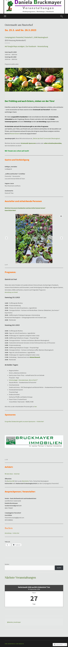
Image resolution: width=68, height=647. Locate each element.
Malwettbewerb (15, 133)
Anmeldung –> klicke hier (12, 533)
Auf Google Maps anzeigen (14, 46)
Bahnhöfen (25, 481)
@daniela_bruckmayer (14, 622)
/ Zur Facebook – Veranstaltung (36, 46)
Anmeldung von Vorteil (11, 292)
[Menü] (5, 16)
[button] (6, 238)
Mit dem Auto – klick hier (12, 474)
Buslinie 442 (10, 481)
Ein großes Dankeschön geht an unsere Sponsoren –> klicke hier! (24, 421)
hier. (35, 406)
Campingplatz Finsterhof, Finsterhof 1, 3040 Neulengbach (26, 37)
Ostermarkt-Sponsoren (28, 143)
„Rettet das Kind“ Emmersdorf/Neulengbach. (46, 138)
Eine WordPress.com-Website (14, 644)
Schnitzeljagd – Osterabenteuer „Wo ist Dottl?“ (23, 380)
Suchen (7, 564)
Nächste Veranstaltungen (20, 577)
